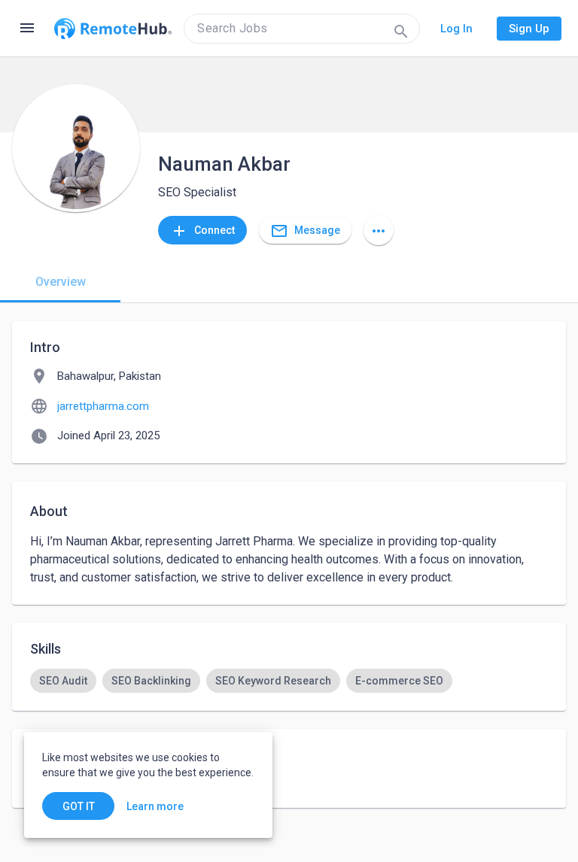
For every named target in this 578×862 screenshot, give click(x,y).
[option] (63, 681)
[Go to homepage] (113, 29)
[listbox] (289, 681)
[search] (302, 28)
